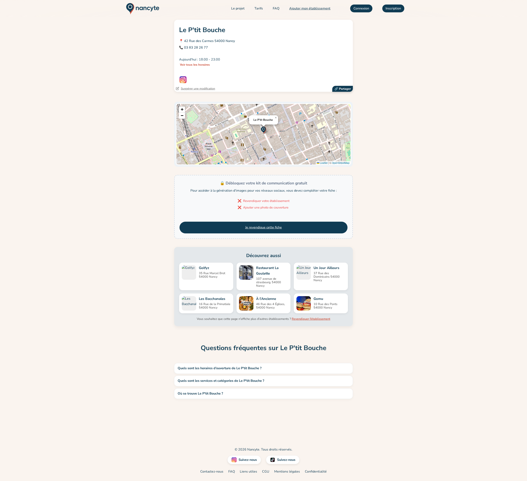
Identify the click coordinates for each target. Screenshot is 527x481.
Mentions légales (287, 471)
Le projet (238, 8)
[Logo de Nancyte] (141, 8)
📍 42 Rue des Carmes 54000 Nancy (207, 41)
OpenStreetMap (341, 162)
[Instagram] (183, 80)
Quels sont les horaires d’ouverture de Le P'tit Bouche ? (219, 368)
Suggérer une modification (198, 88)
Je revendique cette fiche (263, 227)
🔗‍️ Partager (343, 88)
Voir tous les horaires (195, 64)
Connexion (361, 8)
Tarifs (258, 8)
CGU (265, 471)
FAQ (276, 8)
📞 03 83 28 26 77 (193, 47)
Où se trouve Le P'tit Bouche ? (200, 393)
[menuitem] (238, 8)
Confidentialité (316, 471)
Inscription (393, 8)
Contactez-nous (211, 471)
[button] (263, 130)
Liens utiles (248, 471)
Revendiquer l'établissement (311, 319)
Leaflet (323, 162)
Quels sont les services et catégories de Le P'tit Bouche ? (221, 381)
